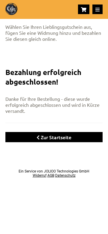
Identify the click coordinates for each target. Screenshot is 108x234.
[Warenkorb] (83, 9)
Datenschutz (65, 175)
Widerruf (39, 175)
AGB (50, 175)
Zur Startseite (55, 137)
